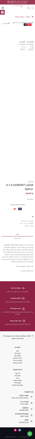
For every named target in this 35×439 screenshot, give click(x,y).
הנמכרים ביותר (17, 360)
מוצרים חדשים (17, 358)
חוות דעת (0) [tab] (17, 238)
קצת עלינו (17, 375)
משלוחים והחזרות (17, 385)
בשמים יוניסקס (24, 223)
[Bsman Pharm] (17, 7)
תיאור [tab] (17, 234)
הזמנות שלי (17, 356)
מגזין (17, 378)
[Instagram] (15, 430)
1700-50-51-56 (23, 422)
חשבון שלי (17, 353)
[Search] (28, 8)
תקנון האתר (17, 383)
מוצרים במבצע (17, 363)
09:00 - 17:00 (24, 404)
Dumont (30, 182)
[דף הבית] (32, 17)
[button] (2, 12)
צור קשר (17, 373)
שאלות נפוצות (17, 380)
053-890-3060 (23, 410)
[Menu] (32, 8)
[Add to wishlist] (32, 216)
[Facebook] (19, 430)
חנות (17, 351)
